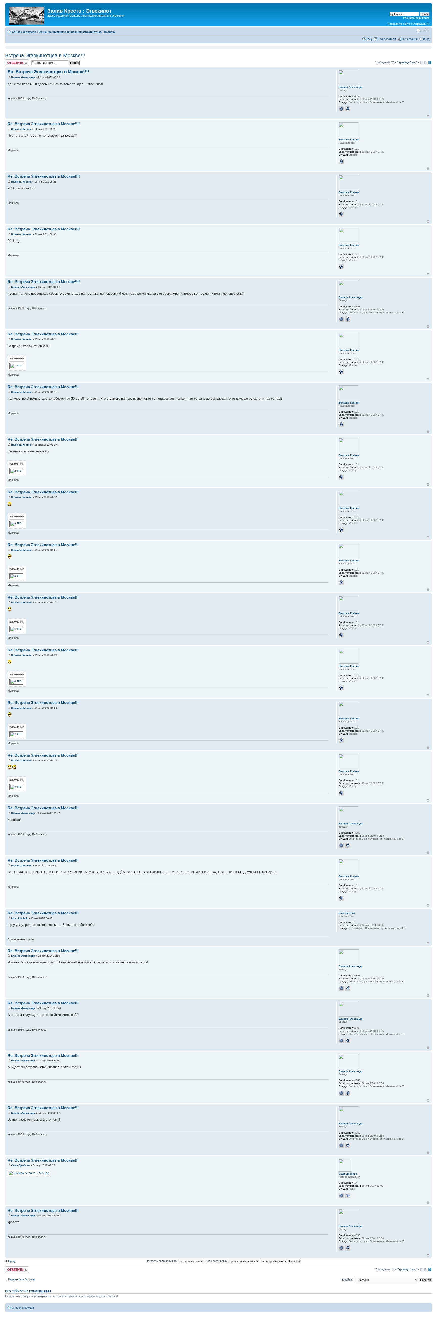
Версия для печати (418, 31)
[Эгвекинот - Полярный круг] (26, 14)
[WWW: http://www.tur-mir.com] (341, 108)
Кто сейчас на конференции (28, 1291)
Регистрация (409, 39)
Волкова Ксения (21, 129)
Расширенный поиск (416, 17)
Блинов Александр (23, 77)
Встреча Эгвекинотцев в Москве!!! (45, 55)
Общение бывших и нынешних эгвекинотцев (70, 31)
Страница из (407, 62)
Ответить (11, 61)
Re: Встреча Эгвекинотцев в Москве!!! (43, 334)
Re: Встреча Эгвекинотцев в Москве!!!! (48, 71)
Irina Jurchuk (19, 918)
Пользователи (387, 39)
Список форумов (24, 31)
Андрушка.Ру (421, 23)
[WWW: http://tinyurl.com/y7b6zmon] (341, 1195)
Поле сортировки (216, 1260)
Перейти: (347, 1279)
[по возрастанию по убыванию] (281, 1260)
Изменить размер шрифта (425, 31)
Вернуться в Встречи (21, 1279)
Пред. (11, 1261)
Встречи (110, 31)
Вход (426, 39)
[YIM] (347, 1195)
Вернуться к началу (428, 116)
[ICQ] (347, 108)
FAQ (369, 39)
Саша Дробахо (20, 1165)
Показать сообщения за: (162, 1260)
